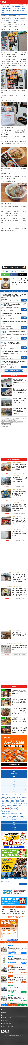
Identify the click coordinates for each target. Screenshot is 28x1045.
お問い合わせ (5, 1020)
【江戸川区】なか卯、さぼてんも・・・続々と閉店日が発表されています (19, 691)
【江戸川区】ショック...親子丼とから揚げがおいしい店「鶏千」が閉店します (19, 634)
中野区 (22, 800)
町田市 (9, 816)
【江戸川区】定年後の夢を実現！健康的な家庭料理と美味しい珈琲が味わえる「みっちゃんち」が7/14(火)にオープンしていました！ (19, 592)
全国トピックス (4, 4)
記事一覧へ (14, 272)
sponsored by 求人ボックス (19, 291)
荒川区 (18, 797)
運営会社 (4, 1012)
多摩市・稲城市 (14, 813)
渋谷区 (8, 803)
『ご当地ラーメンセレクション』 (13, 20)
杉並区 (3, 803)
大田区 (3, 805)
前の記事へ (6, 272)
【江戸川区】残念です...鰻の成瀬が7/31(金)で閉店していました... (19, 647)
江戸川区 (14, 794)
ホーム (3, 1009)
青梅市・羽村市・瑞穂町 (18, 816)
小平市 (14, 811)
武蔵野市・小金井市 (17, 805)
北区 (3, 800)
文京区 (7, 800)
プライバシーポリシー (6, 1023)
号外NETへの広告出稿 (6, 1017)
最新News (11, 4)
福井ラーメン (19, 422)
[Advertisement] (14, 443)
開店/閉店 (21, 4)
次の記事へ (22, 272)
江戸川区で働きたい (8, 291)
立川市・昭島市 (5, 813)
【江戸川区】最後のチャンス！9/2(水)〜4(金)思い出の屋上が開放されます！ (19, 493)
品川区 (24, 803)
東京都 (19, 15)
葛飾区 (3, 797)
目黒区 (19, 803)
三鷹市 (5, 808)
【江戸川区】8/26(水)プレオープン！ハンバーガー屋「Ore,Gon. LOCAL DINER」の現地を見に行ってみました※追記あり (19, 578)
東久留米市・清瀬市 (6, 811)
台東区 (23, 797)
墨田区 (8, 797)
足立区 (13, 797)
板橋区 (12, 800)
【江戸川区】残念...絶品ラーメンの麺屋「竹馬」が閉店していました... (19, 533)
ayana (6, 426)
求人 (16, 4)
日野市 (20, 813)
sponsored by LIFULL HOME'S (19, 941)
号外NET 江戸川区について (7, 1026)
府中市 (19, 811)
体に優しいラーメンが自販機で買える (9, 422)
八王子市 (4, 816)
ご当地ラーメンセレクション (7, 420)
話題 (3, 426)
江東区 (20, 794)
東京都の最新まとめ (6, 794)
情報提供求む (5, 1015)
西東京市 (9, 805)
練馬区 (17, 800)
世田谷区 (14, 803)
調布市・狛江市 (14, 808)
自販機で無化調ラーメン (6, 424)
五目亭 (15, 420)
